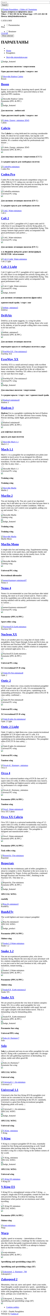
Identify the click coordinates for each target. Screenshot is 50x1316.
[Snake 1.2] (12, 943)
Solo (4, 1045)
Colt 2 (5, 218)
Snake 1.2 (7, 951)
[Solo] (10, 1038)
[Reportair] (12, 855)
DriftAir (6, 315)
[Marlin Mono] (8, 536)
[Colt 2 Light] (14, 259)
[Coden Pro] (10, 167)
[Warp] (8, 1225)
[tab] (25, 21)
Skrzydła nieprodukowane (16, 57)
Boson (5, 84)
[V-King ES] (10, 1179)
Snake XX (7, 997)
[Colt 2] (11, 211)
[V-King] (9, 1131)
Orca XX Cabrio (12, 817)
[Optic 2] (12, 673)
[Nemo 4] (14, 580)
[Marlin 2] (8, 488)
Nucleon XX (9, 634)
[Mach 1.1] (10, 442)
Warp (5, 1233)
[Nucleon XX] (13, 627)
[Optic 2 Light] (13, 719)
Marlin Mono (10, 544)
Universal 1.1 (9, 1089)
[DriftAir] (9, 308)
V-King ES (8, 1186)
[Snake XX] (13, 990)
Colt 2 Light (9, 266)
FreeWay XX (9, 359)
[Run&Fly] (10, 904)
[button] (3, 266)
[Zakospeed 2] (14, 1272)
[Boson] (12, 76)
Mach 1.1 (7, 449)
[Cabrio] (15, 120)
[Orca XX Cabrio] (12, 809)
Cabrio (5, 128)
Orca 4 (5, 773)
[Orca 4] (14, 765)
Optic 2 (6, 680)
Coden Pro (8, 174)
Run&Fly (7, 911)
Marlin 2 (7, 495)
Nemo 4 (6, 588)
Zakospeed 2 (9, 1279)
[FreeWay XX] (14, 351)
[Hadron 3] (10, 400)
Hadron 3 (7, 407)
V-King (6, 1138)
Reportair (7, 863)
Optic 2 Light (10, 726)
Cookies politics (12, 1307)
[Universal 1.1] (13, 1082)
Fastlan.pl (14, 1314)
